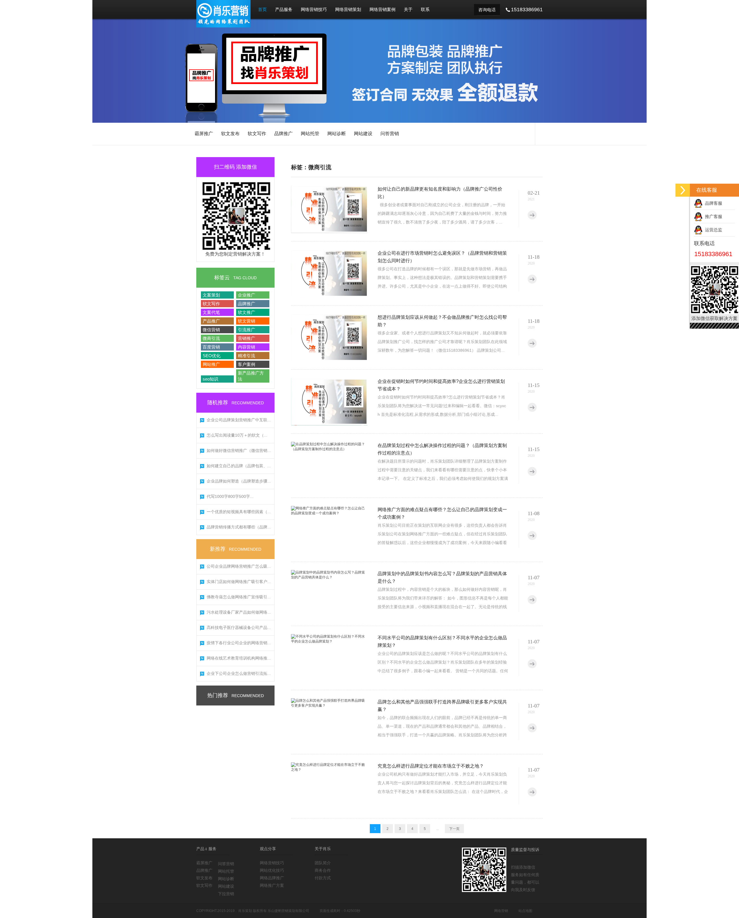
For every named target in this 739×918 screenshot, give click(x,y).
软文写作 (257, 133)
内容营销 (246, 347)
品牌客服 (712, 203)
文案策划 (211, 295)
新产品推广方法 (251, 375)
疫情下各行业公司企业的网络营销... (239, 642)
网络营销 (501, 911)
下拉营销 (226, 893)
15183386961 (713, 254)
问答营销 (389, 133)
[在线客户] (682, 190)
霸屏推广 (204, 133)
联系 (425, 9)
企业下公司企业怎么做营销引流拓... (239, 673)
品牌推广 (283, 133)
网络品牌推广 (272, 878)
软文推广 (246, 312)
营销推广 (246, 338)
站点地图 (525, 911)
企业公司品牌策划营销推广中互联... (239, 420)
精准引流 (246, 355)
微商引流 (211, 338)
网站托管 (310, 133)
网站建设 (363, 133)
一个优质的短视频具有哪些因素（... (239, 511)
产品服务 (283, 9)
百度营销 (211, 347)
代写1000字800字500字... (230, 496)
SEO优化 (212, 355)
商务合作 (323, 870)
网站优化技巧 (272, 870)
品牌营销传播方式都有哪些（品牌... (239, 527)
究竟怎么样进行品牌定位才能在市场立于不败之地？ (431, 766)
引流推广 (246, 329)
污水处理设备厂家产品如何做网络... (239, 612)
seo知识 (210, 379)
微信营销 (211, 329)
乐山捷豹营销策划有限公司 (288, 911)
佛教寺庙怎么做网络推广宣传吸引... (239, 597)
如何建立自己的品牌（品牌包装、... (239, 465)
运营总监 (712, 229)
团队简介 (323, 863)
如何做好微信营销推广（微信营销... (239, 450)
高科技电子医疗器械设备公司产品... (239, 627)
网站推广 (211, 364)
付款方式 (323, 878)
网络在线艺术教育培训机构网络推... (239, 658)
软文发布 (230, 133)
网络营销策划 (348, 9)
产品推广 (211, 321)
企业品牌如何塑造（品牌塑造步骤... (239, 481)
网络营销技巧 (314, 9)
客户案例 (246, 364)
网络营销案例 (382, 9)
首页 (262, 9)
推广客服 (712, 216)
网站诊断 (336, 133)
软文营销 (246, 321)
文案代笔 (211, 312)
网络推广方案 (272, 885)
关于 (408, 9)
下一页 (454, 829)
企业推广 (246, 295)
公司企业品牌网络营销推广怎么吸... (239, 566)
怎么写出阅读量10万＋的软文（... (237, 435)
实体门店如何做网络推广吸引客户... (239, 581)
